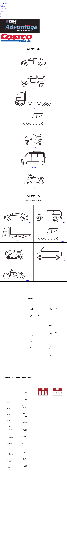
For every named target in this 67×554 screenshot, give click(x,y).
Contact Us (2, 11)
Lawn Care (27, 261)
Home (1, 5)
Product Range (3, 8)
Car (30, 222)
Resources (2, 10)
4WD (64, 222)
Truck (16, 240)
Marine (62, 241)
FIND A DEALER (3, 2)
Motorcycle (28, 280)
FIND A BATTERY (3, 3)
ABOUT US (2, 6)
